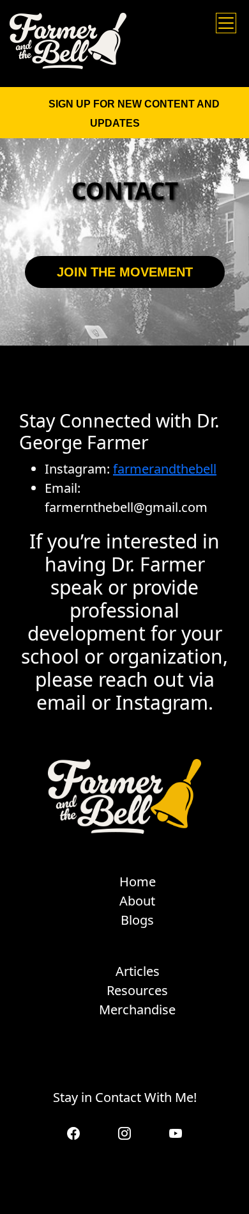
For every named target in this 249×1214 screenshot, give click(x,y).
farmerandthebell (164, 468)
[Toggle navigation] (226, 23)
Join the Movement (125, 272)
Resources (137, 990)
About (137, 900)
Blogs (137, 920)
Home (137, 881)
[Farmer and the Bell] (68, 41)
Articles (138, 971)
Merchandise (137, 1009)
